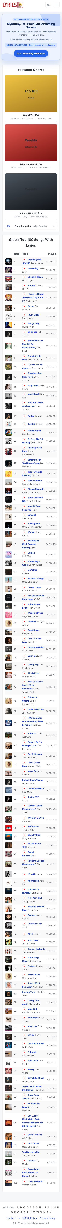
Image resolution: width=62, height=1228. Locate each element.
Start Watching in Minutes (31, 53)
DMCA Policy (29, 1218)
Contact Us (13, 1218)
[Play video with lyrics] (24, 259)
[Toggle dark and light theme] (48, 5)
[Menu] (57, 5)
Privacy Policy (47, 1218)
